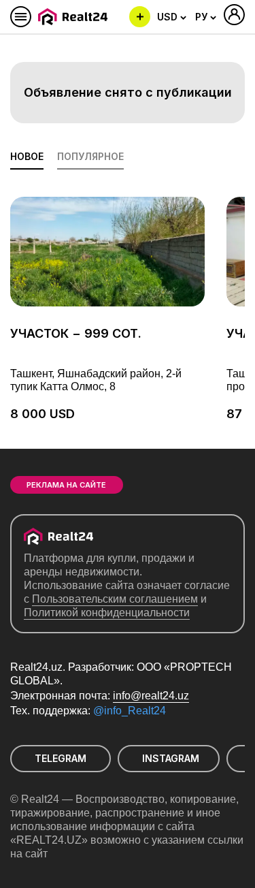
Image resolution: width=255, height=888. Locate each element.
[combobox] (172, 17)
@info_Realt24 (129, 710)
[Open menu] (20, 16)
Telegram (60, 758)
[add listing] (139, 16)
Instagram (170, 758)
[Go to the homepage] (75, 16)
